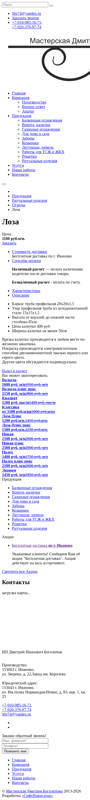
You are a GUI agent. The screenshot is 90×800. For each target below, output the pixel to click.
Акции (28, 111)
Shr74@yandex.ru (16, 714)
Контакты (20, 174)
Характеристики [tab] (26, 291)
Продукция (21, 116)
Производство (34, 102)
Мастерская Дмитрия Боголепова (34, 791)
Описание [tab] (20, 295)
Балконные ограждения (42, 120)
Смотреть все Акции (20, 571)
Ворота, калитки (36, 125)
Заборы (28, 138)
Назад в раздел (14, 371)
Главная (19, 93)
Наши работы (23, 170)
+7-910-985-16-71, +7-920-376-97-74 (27, 24)
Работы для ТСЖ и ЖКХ (43, 152)
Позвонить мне (15, 751)
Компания (20, 98)
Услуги (18, 165)
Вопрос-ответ (33, 107)
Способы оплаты (26, 260)
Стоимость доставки (29, 251)
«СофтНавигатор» (37, 795)
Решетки (29, 156)
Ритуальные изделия (39, 161)
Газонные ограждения (41, 129)
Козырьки (30, 143)
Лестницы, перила (38, 147)
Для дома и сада (35, 134)
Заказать (9, 243)
